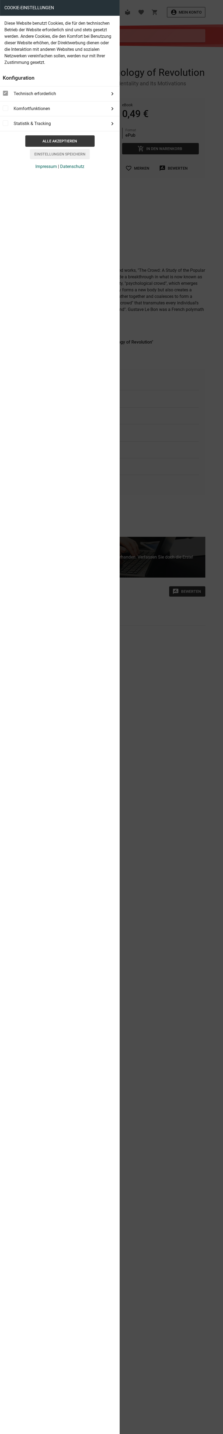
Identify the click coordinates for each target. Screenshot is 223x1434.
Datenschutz (72, 166)
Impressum (46, 166)
